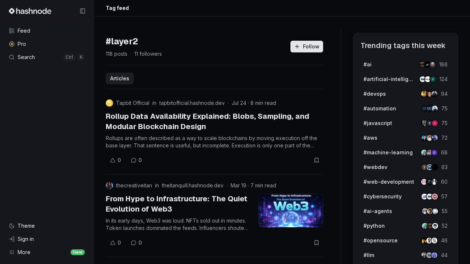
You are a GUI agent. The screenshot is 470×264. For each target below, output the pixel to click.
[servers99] (434, 196)
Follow (311, 46)
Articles (119, 78)
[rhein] (434, 167)
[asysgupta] (434, 138)
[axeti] (434, 108)
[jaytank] (435, 226)
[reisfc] (435, 211)
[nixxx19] (434, 123)
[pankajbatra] (434, 255)
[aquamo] (434, 182)
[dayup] (433, 79)
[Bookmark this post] (316, 160)
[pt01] (434, 152)
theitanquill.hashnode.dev (193, 185)
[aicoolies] (432, 64)
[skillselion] (434, 240)
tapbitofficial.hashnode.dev (192, 103)
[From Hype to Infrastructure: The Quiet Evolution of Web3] (290, 210)
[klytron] (434, 94)
